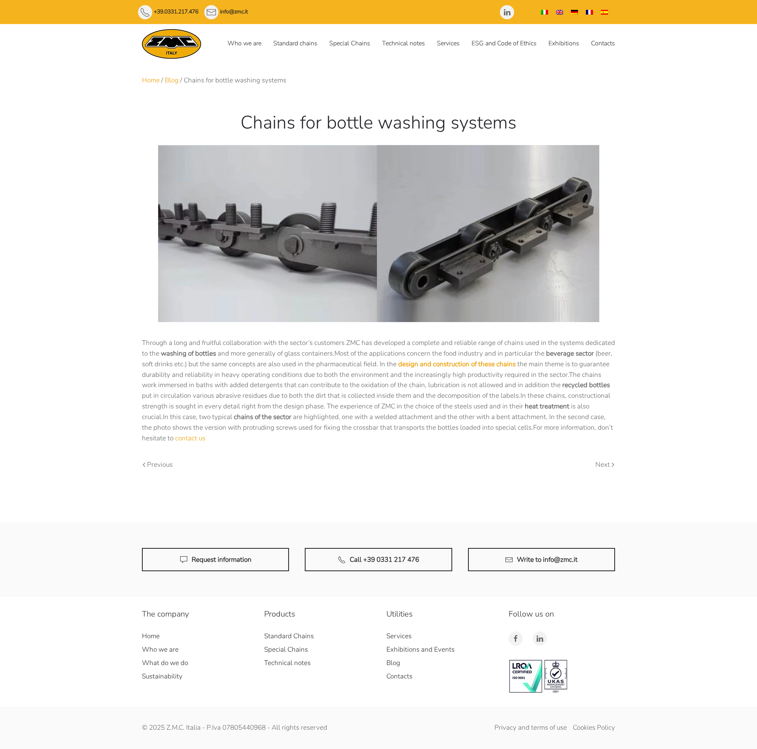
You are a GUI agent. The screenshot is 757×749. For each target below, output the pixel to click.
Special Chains (349, 43)
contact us (190, 438)
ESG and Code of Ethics (504, 43)
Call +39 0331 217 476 (384, 559)
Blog (172, 80)
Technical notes (403, 43)
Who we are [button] (244, 43)
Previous (160, 464)
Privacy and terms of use (530, 727)
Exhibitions (563, 43)
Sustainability (162, 676)
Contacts (603, 43)
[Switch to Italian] (544, 12)
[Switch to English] (559, 12)
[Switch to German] (574, 12)
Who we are (160, 649)
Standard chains (295, 43)
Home (151, 80)
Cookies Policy (594, 727)
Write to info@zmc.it (547, 559)
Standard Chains (289, 636)
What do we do (165, 662)
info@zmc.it (234, 11)
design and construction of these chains (457, 364)
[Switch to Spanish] (604, 12)
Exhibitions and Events (420, 649)
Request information (222, 559)
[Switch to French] (589, 12)
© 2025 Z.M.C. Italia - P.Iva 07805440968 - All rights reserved (234, 727)
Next (602, 464)
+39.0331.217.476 (176, 11)
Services (448, 43)
